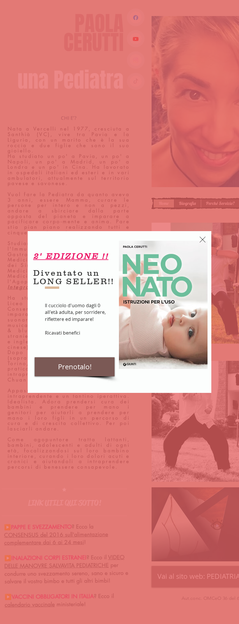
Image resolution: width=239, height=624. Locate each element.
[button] (202, 239)
